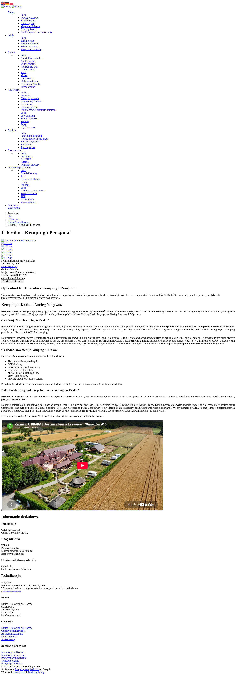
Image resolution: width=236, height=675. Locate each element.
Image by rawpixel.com (27, 669)
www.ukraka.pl (9, 266)
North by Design (36, 672)
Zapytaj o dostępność (13, 281)
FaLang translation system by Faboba (11, 591)
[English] (3, 3)
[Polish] (12, 3)
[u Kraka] (6, 243)
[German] (7, 3)
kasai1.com (19, 672)
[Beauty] (11, 6)
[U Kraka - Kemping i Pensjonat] (18, 240)
